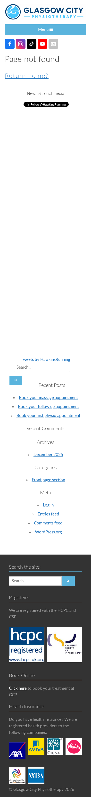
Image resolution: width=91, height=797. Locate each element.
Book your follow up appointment (48, 407)
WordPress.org (48, 532)
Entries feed (48, 514)
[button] (15, 380)
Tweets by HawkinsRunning (45, 359)
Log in (48, 505)
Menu (44, 29)
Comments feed (48, 523)
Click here (18, 688)
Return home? (27, 76)
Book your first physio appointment (48, 416)
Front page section (48, 480)
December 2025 (48, 455)
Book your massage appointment (48, 398)
